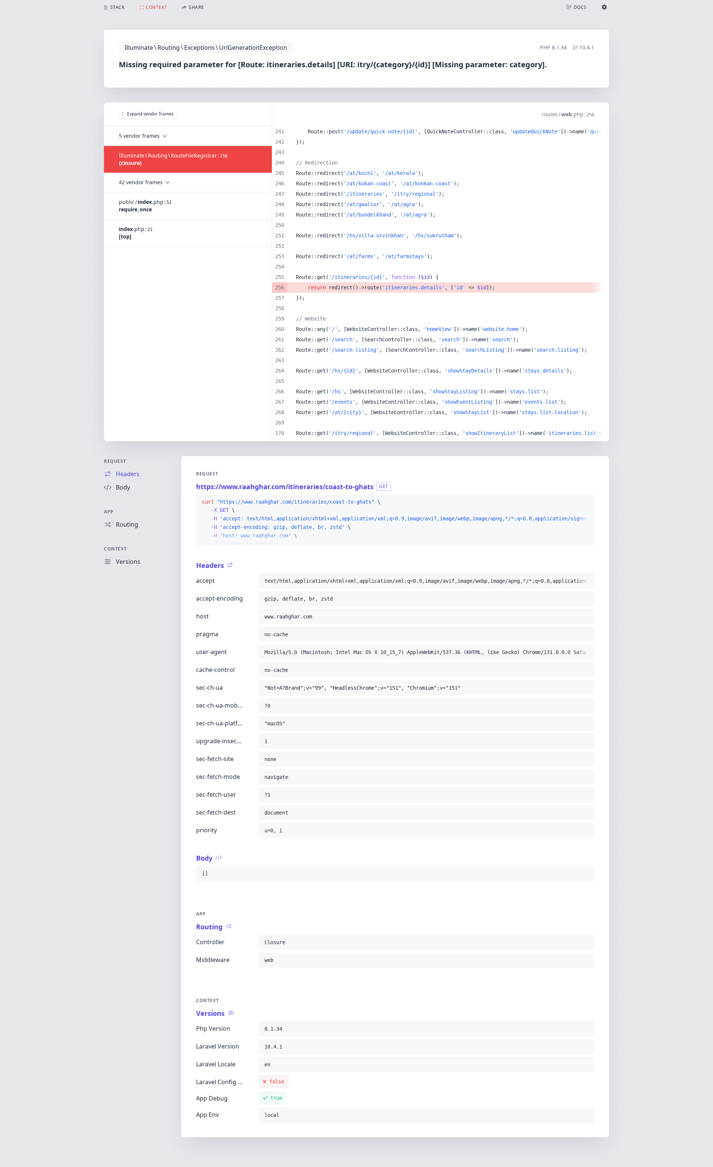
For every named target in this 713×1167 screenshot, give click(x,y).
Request (115, 461)
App (109, 511)
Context (115, 549)
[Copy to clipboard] (585, 502)
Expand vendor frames (150, 114)
